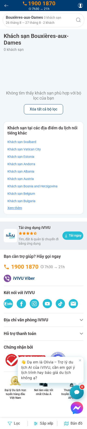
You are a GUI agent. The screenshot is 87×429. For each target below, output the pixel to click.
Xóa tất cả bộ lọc (43, 109)
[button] (43, 20)
